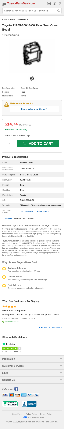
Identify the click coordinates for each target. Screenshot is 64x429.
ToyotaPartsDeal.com (10, 241)
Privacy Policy (46, 414)
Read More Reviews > (53, 327)
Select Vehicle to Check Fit (34, 109)
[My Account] (54, 3)
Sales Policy (17, 414)
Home (4, 19)
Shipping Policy (26, 211)
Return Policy (43, 211)
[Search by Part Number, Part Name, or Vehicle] (58, 11)
